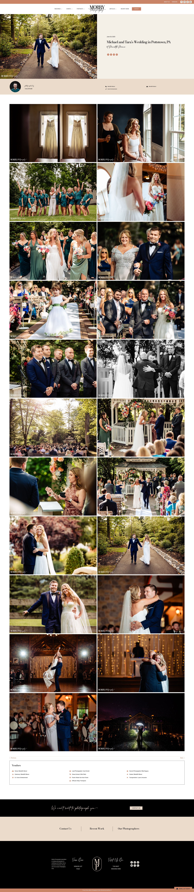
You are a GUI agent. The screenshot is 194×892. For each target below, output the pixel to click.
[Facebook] (108, 54)
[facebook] (181, 2)
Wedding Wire (116, 869)
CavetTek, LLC (109, 890)
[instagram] (184, 2)
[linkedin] (190, 2)
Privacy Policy (85, 890)
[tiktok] (187, 2)
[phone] (138, 865)
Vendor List (78, 866)
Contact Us (65, 828)
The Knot (116, 866)
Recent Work (97, 828)
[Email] (116, 54)
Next (181, 758)
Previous (13, 758)
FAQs (78, 869)
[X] (111, 54)
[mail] (135, 865)
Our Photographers (128, 828)
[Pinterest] (113, 54)
